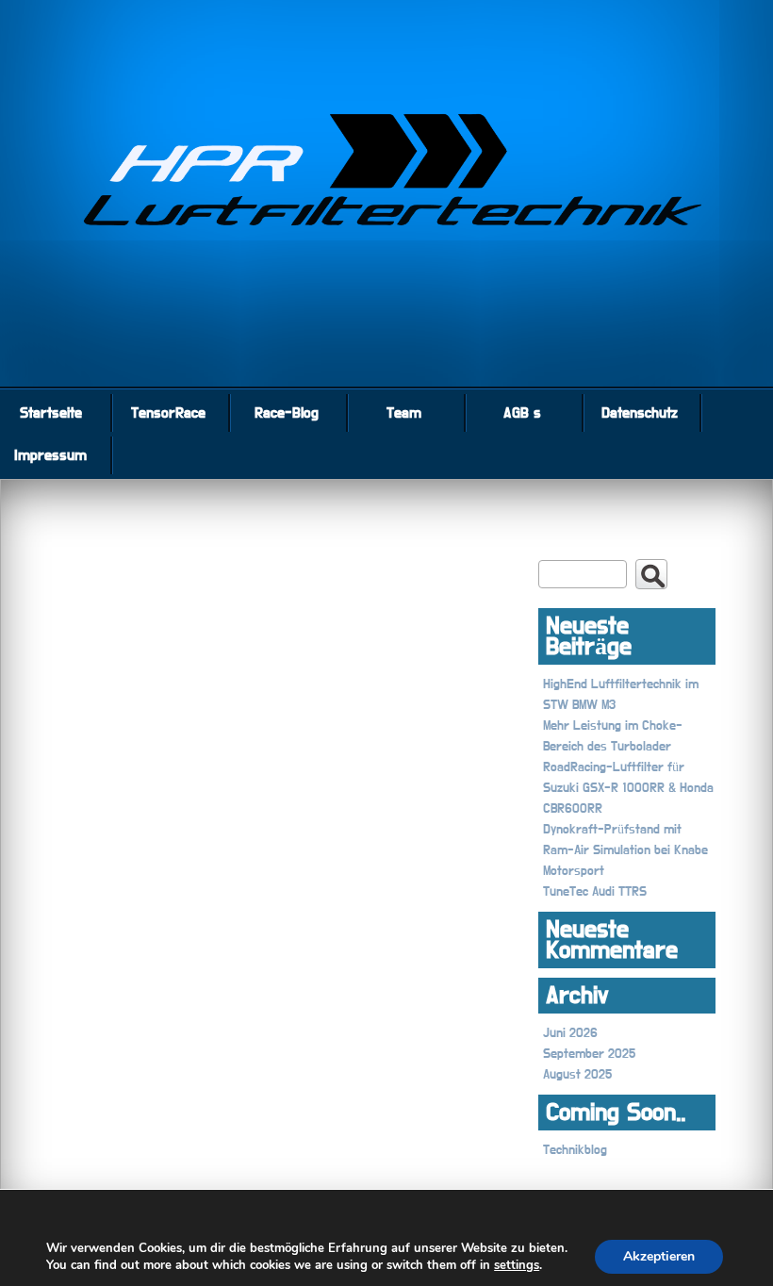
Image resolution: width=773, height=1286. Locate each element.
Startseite (51, 412)
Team (403, 412)
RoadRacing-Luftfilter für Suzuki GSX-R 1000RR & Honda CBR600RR (628, 788)
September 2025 (589, 1054)
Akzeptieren (659, 1256)
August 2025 (577, 1074)
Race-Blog (287, 412)
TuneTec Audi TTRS (595, 892)
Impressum (50, 455)
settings (516, 1265)
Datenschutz (639, 412)
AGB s (522, 412)
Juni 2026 (570, 1033)
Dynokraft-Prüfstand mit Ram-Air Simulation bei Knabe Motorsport (625, 850)
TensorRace (168, 412)
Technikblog (575, 1150)
